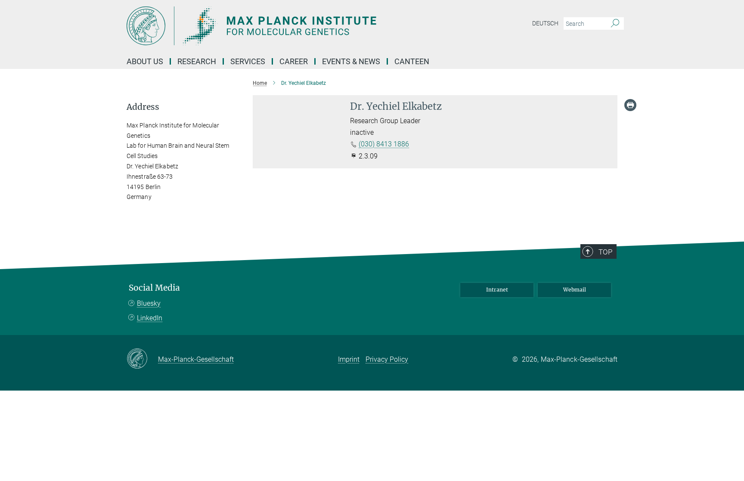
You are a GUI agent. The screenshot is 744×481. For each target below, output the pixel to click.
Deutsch (545, 23)
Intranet (497, 289)
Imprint (349, 359)
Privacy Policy (387, 359)
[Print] (630, 105)
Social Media (154, 288)
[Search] (615, 24)
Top (605, 252)
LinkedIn (149, 318)
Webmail (574, 289)
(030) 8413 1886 (384, 144)
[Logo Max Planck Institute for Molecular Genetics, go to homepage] (288, 25)
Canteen (411, 61)
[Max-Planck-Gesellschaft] (142, 359)
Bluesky (149, 303)
